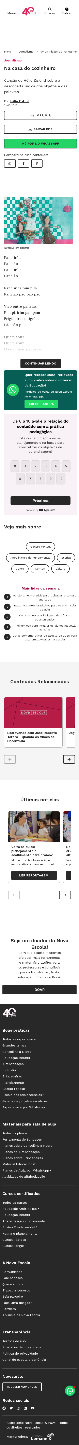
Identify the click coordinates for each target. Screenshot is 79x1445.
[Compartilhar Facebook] (23, 163)
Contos (40, 568)
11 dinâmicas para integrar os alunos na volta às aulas (41, 627)
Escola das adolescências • (23, 1095)
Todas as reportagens (19, 1039)
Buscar (49, 13)
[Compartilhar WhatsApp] (10, 163)
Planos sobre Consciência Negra (27, 1145)
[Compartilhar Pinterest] (37, 163)
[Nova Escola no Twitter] (11, 1408)
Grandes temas (14, 1045)
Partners (9, 1309)
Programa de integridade (21, 1347)
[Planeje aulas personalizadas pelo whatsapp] (70, 1390)
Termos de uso (14, 1341)
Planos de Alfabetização (21, 1152)
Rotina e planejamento (19, 1233)
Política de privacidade (20, 1353)
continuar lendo (40, 363)
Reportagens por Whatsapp (23, 1107)
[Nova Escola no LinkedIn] (25, 1408)
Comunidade (12, 1272)
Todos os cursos (15, 1203)
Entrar (67, 13)
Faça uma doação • (17, 1303)
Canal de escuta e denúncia (24, 1360)
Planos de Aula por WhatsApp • (26, 1170)
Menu (11, 13)
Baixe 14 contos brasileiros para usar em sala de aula (41, 607)
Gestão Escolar (14, 1089)
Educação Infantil (16, 1058)
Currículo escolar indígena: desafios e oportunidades (38, 617)
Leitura (60, 568)
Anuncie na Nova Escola (21, 1315)
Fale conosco (12, 1278)
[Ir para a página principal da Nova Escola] (29, 11)
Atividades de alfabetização (23, 1176)
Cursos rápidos (14, 1240)
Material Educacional (18, 1164)
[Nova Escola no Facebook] (4, 1408)
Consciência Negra (16, 1052)
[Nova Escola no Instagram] (18, 1408)
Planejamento (13, 1083)
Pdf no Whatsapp (43, 143)
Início (7, 51)
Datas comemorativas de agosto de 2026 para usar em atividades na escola (41, 637)
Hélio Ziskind (19, 101)
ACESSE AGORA (41, 404)
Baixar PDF (42, 129)
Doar (39, 989)
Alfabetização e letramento (23, 1221)
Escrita (66, 557)
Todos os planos (14, 1133)
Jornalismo (26, 51)
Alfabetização (13, 1064)
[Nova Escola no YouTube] (32, 1408)
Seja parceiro (12, 1296)
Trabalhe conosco (16, 1290)
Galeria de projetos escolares (25, 1101)
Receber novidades (22, 1386)
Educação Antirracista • (20, 1209)
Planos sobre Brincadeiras (22, 1158)
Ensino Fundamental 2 (19, 1227)
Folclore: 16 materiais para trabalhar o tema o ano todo (42, 597)
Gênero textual (40, 546)
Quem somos (12, 1284)
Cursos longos (13, 1246)
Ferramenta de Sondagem (22, 1139)
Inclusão (9, 1070)
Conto (20, 568)
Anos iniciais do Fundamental (30, 557)
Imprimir (43, 115)
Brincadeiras (12, 1076)
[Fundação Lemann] (42, 1436)
